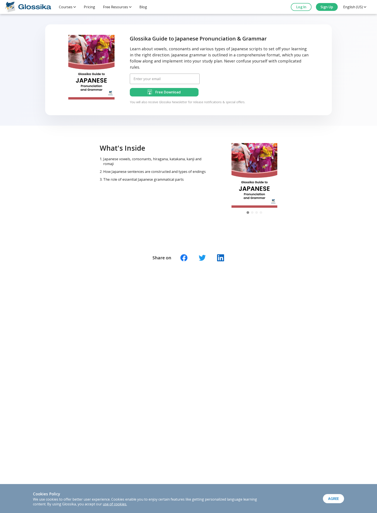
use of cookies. (115, 504)
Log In (301, 7)
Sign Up (326, 7)
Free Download (168, 92)
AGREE (333, 498)
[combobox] (67, 7)
